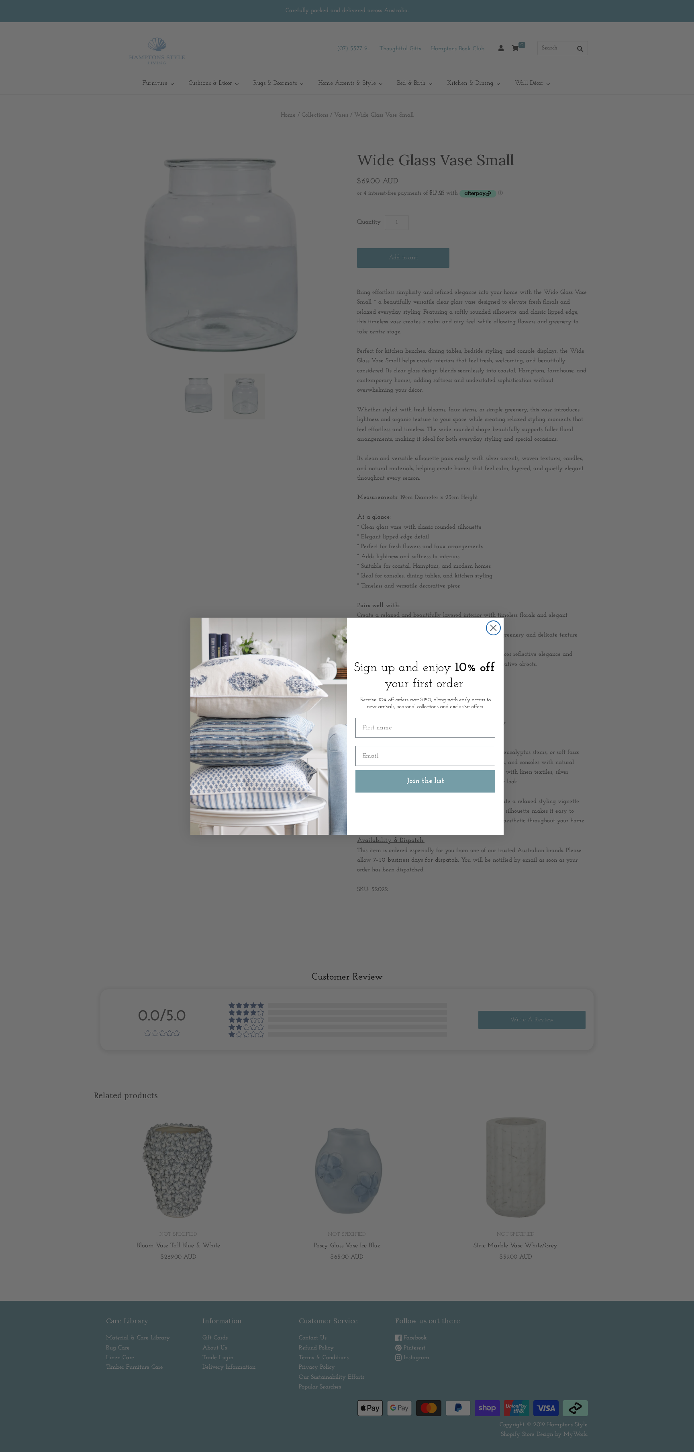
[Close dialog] (493, 628)
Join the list (425, 781)
